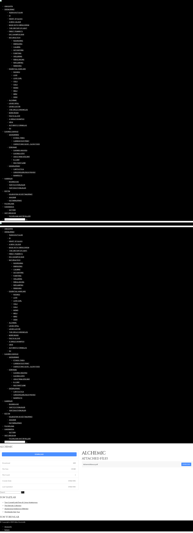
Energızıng (17, 44)
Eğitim (7, 191)
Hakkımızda (9, 207)
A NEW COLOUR (15, 22)
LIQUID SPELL (14, 103)
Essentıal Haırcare (17, 69)
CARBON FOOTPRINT (21, 141)
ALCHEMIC (13, 100)
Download (39, 454)
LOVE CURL (17, 78)
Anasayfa (8, 6)
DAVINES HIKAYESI (20, 150)
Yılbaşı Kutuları (16, 12)
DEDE (15, 97)
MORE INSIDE (14, 113)
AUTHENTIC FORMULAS (18, 125)
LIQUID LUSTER (14, 106)
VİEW (11, 122)
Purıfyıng (17, 53)
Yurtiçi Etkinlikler (17, 185)
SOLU (15, 84)
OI (9, 16)
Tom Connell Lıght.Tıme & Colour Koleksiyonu (21, 502)
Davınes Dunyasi (11, 131)
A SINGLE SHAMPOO (16, 119)
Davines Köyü (19, 153)
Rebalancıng (18, 59)
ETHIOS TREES (19, 138)
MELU (15, 91)
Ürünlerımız (9, 9)
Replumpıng (18, 63)
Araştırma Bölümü (21, 157)
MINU (15, 94)
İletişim (12, 210)
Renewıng (17, 66)
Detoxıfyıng (18, 50)
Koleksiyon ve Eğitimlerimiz (21, 194)
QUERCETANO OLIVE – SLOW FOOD (26, 144)
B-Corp (16, 160)
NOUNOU (16, 72)
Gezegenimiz (14, 135)
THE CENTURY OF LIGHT (18, 28)
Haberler (8, 178)
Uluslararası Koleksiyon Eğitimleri (16, 509)
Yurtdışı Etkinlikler (17, 188)
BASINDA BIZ (14, 182)
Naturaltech (14, 37)
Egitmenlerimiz (15, 200)
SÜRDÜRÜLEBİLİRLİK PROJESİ (24, 172)
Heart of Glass (15, 19)
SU (10, 128)
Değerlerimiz (14, 166)
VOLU (15, 81)
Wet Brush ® (10, 213)
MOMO (15, 88)
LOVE (15, 75)
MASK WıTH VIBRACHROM (19, 25)
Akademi (12, 197)
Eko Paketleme (19, 163)
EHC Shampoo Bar (16, 34)
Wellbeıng (17, 56)
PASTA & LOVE (14, 116)
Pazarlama (9, 204)
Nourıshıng (18, 41)
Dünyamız (13, 147)
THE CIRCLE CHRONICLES (18, 110)
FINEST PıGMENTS (16, 31)
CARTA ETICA (18, 169)
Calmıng (16, 47)
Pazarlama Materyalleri (20, 216)
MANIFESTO (17, 175)
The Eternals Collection (12, 506)
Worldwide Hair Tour (12, 512)
